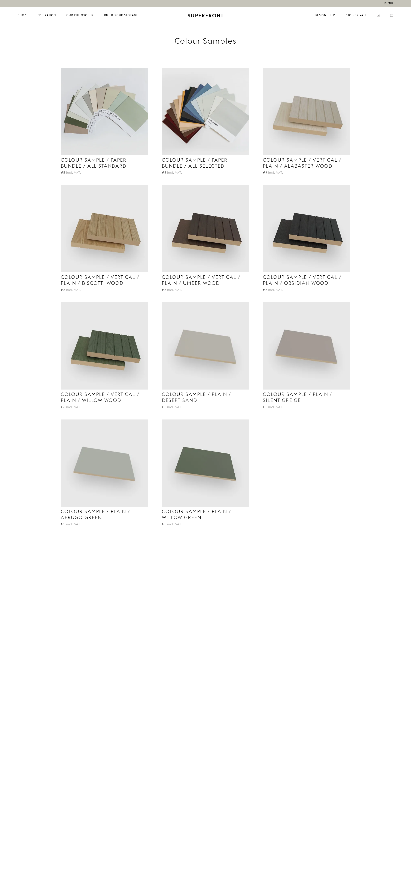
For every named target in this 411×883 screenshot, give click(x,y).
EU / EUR (388, 3)
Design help (325, 15)
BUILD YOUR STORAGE (121, 15)
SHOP (22, 15)
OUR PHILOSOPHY (80, 15)
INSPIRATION (46, 15)
